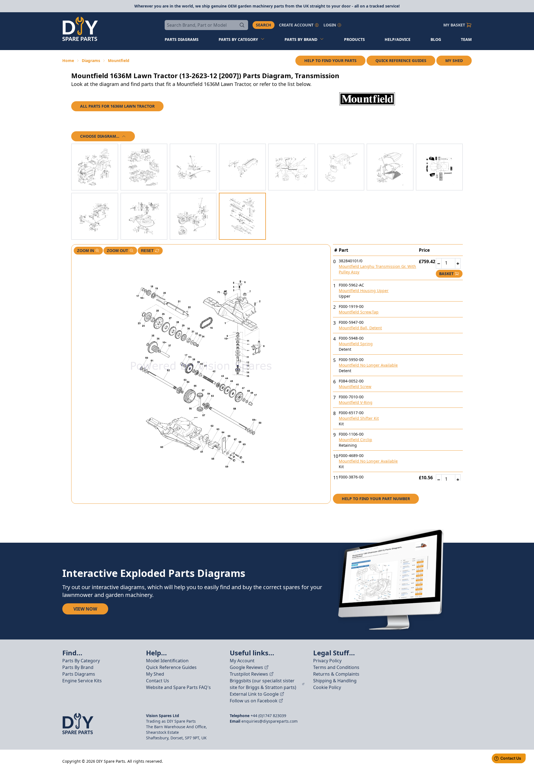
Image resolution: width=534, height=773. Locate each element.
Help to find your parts (330, 60)
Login (329, 25)
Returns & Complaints (336, 674)
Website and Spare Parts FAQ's (178, 687)
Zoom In (85, 250)
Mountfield (118, 60)
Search (263, 25)
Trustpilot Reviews (249, 674)
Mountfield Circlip (355, 439)
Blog (436, 39)
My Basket (454, 25)
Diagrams (91, 60)
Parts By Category (81, 661)
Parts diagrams (182, 39)
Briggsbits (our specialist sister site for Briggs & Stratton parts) (263, 684)
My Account (242, 661)
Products (354, 39)
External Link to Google (254, 694)
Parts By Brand (77, 667)
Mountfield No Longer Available (368, 365)
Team (466, 39)
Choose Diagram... (99, 136)
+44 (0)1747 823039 (268, 715)
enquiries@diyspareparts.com (269, 721)
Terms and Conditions (336, 667)
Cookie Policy (327, 687)
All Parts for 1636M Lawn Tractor (117, 106)
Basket (446, 273)
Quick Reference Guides (400, 60)
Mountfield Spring (356, 343)
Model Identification (167, 661)
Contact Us (157, 681)
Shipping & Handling (335, 681)
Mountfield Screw (355, 386)
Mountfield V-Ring (355, 402)
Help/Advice (398, 39)
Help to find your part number (376, 498)
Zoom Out (117, 250)
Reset (147, 250)
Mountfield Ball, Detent (360, 327)
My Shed (454, 60)
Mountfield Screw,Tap (359, 312)
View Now (85, 609)
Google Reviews (246, 667)
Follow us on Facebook (254, 701)
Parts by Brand (301, 39)
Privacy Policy (327, 661)
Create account (296, 25)
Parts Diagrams (78, 674)
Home (68, 60)
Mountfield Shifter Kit (359, 418)
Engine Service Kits (82, 681)
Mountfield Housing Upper (364, 290)
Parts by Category (238, 39)
